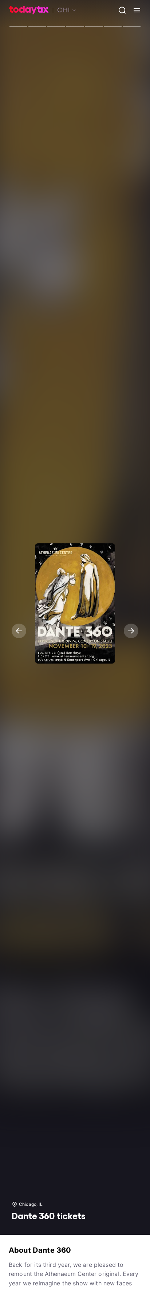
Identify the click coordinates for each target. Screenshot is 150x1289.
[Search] (119, 10)
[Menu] (134, 10)
